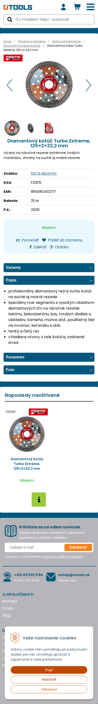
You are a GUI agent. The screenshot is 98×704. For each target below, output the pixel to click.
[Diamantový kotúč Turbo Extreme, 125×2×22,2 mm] (49, 84)
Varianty (13, 267)
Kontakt (9, 601)
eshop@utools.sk (74, 574)
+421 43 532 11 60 (28, 574)
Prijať (49, 670)
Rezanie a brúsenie (31, 41)
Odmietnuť (49, 689)
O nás (7, 608)
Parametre (15, 357)
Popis (11, 280)
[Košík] (77, 7)
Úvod (7, 41)
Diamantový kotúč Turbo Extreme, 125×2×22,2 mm (27, 464)
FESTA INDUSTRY (44, 173)
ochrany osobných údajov (63, 557)
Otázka (61, 247)
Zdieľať (39, 247)
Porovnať (30, 240)
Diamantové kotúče (66, 41)
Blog (6, 615)
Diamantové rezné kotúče (22, 46)
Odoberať (78, 547)
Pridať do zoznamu (64, 240)
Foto (10, 370)
